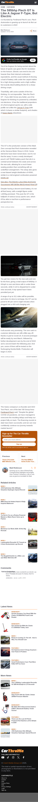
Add (32, 60)
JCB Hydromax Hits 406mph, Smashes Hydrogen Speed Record (13, 489)
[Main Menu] (35, 2)
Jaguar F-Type (23, 108)
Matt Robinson (5, 30)
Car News (11, 7)
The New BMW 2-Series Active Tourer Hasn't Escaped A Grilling (28, 461)
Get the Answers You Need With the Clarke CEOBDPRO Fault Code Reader (23, 615)
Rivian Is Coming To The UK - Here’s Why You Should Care (24, 638)
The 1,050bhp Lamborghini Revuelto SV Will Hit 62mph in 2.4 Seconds (24, 683)
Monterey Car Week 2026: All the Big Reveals (13, 529)
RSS (2, 785)
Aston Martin (8, 113)
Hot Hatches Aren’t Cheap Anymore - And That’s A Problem (24, 651)
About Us (4, 778)
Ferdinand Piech (7, 412)
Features (14, 648)
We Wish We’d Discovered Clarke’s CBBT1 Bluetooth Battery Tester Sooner (23, 708)
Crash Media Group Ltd (12, 763)
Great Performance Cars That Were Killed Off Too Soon (23, 663)
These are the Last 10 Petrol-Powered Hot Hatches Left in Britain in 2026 (23, 720)
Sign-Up (3, 790)
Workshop (15, 611)
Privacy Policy (5, 783)
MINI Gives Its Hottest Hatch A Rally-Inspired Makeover (13, 502)
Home (3, 7)
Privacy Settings (6, 786)
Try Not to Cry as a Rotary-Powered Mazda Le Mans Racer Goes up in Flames (13, 517)
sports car (4, 178)
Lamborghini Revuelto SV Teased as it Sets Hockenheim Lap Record (13, 543)
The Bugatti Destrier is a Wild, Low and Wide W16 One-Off (13, 557)
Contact (3, 779)
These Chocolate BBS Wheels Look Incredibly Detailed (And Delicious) (8, 461)
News (3, 486)
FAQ (2, 781)
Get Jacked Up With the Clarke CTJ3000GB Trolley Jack (22, 626)
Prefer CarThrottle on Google (17, 59)
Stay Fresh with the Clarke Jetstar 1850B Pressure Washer (23, 695)
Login (3, 788)
